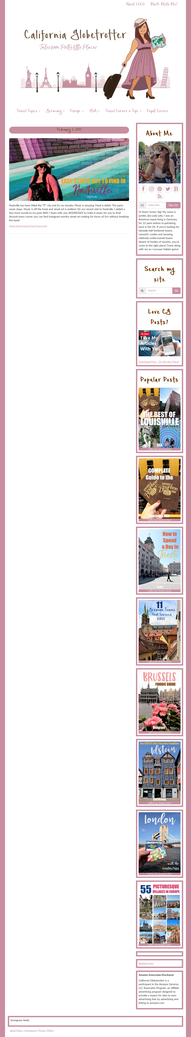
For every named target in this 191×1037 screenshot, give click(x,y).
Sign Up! (173, 205)
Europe (76, 111)
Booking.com (146, 963)
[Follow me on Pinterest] (159, 189)
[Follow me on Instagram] (151, 189)
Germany (54, 111)
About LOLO (135, 4)
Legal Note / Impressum (23, 1030)
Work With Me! (164, 4)
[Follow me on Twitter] (168, 189)
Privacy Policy (46, 1030)
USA (93, 111)
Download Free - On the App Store (159, 362)
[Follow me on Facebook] (143, 189)
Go (176, 291)
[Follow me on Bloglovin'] (176, 189)
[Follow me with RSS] (159, 196)
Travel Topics (27, 111)
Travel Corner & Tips (122, 111)
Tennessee (24, 226)
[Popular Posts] (160, 419)
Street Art (13, 226)
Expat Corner (157, 111)
